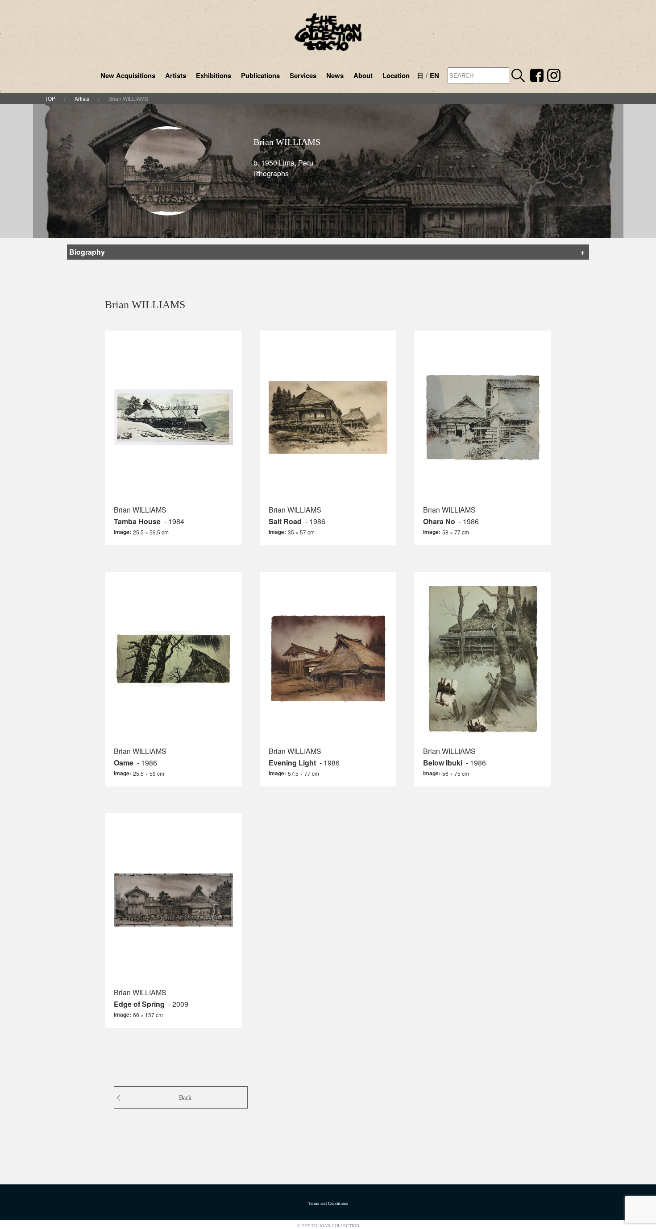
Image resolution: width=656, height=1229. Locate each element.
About (363, 75)
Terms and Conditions (328, 1203)
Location (396, 75)
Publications (260, 75)
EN (434, 75)
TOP (50, 98)
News (335, 75)
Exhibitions (213, 75)
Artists (175, 75)
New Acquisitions (127, 75)
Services (303, 75)
